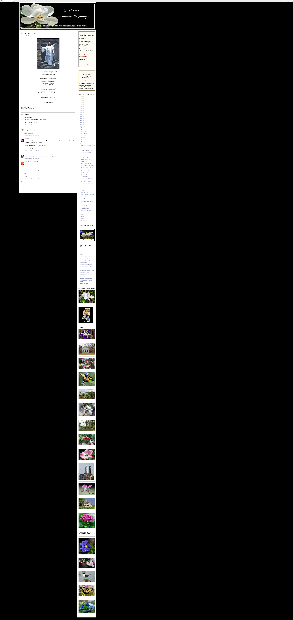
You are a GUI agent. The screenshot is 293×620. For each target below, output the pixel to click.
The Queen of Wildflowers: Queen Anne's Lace (86, 178)
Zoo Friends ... (84, 161)
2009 (81, 126)
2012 (81, 120)
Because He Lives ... (27, 36)
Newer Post (23, 184)
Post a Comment (24, 181)
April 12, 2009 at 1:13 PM (31, 135)
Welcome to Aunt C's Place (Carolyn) (86, 280)
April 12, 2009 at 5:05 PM (31, 158)
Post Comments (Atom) (31, 187)
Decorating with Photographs (87, 185)
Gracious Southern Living (85, 274)
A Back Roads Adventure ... (86, 163)
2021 (81, 102)
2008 (81, 220)
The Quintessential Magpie (30, 161)
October (83, 131)
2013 (81, 118)
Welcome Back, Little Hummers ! (88, 165)
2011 (81, 122)
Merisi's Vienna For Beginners (86, 266)
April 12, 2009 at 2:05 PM (31, 150)
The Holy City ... (84, 205)
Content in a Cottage (84, 251)
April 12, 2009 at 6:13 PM (31, 178)
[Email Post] (28, 107)
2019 (81, 106)
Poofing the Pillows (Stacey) (86, 268)
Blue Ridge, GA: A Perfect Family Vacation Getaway (87, 182)
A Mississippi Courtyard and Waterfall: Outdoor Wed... (87, 149)
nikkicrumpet (27, 154)
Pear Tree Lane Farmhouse (86, 256)
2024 (81, 96)
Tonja (25, 128)
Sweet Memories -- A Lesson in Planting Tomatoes (87, 195)
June (82, 139)
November (83, 129)
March (82, 214)
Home (48, 184)
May (82, 141)
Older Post (73, 184)
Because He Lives (29, 109)
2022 (81, 100)
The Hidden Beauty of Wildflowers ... (85, 175)
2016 (81, 112)
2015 (81, 114)
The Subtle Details (84, 276)
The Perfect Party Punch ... (86, 170)
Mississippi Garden (84, 283)
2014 (81, 116)
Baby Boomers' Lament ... (86, 172)
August (83, 135)
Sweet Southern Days (84, 262)
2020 (81, 104)
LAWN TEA (82, 249)
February (83, 216)
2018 (81, 108)
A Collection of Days (84, 272)
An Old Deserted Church (86, 159)
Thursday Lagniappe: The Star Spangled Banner (87, 207)
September (83, 133)
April (82, 143)
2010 (81, 124)
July (82, 137)
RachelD (26, 138)
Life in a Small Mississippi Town (87, 270)
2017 (81, 110)
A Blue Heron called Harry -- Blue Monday (87, 156)
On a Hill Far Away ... (85, 192)
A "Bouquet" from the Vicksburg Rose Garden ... (87, 211)
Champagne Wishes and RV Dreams (86, 253)
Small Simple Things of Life (86, 264)
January (83, 218)
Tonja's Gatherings (84, 258)
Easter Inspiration (39, 109)
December (83, 127)
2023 (81, 98)
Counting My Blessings (85, 260)
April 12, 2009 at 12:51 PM (32, 124)
